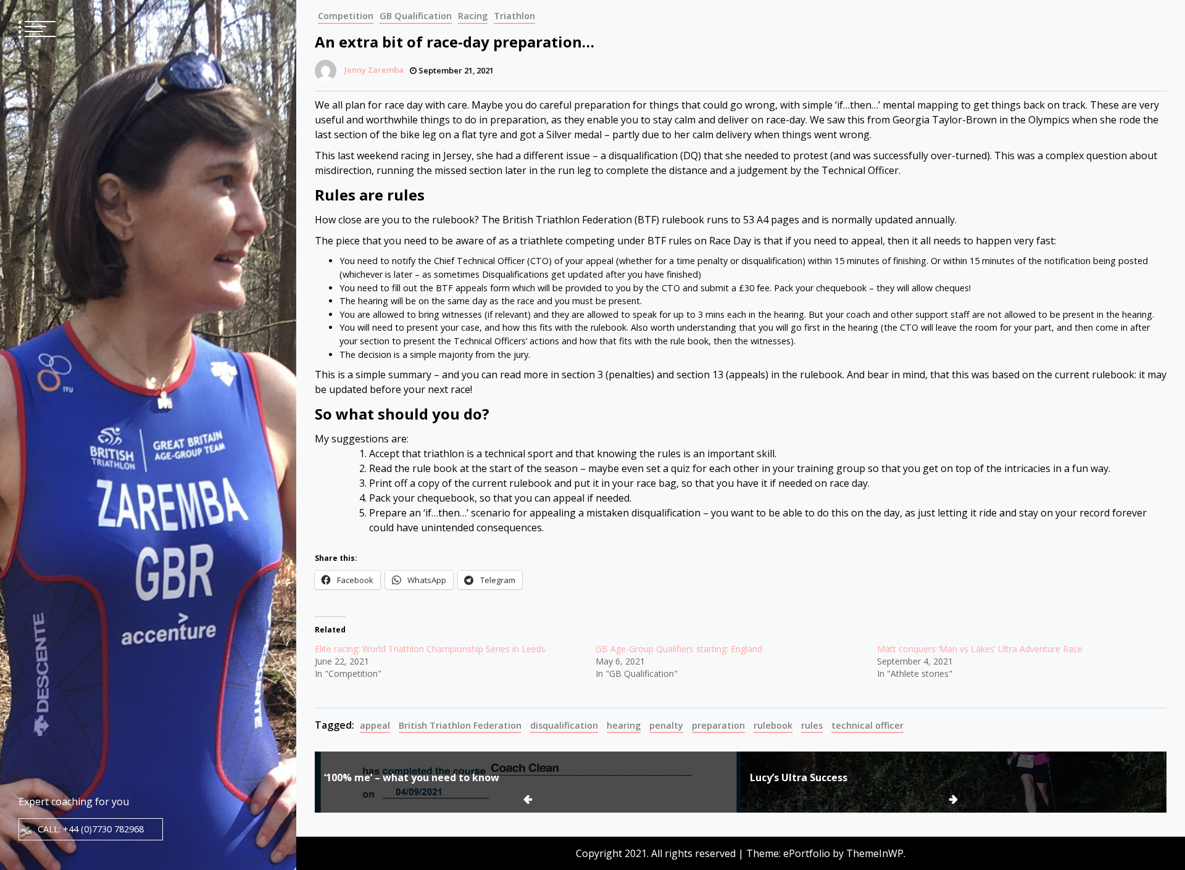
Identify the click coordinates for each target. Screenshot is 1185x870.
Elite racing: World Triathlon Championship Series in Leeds (430, 649)
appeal (375, 725)
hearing (624, 725)
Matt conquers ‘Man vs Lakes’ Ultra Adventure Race (980, 649)
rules (812, 725)
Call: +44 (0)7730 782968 (91, 829)
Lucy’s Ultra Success (798, 777)
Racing (473, 16)
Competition (345, 16)
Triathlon (514, 16)
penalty (666, 725)
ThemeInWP (875, 853)
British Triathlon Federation (460, 725)
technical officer (867, 725)
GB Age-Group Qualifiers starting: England (679, 649)
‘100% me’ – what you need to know (411, 777)
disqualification (564, 725)
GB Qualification (416, 16)
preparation (718, 725)
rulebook (773, 725)
